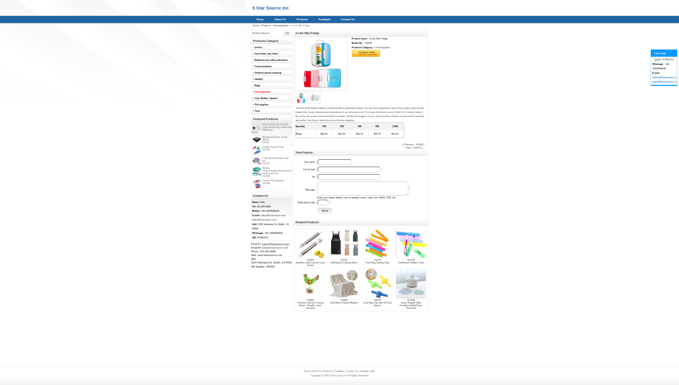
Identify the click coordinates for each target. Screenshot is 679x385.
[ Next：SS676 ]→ (414, 147)
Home (260, 19)
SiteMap (364, 371)
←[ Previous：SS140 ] (412, 144)
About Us (280, 19)
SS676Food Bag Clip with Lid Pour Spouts (377, 303)
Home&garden (281, 25)
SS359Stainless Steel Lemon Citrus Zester (310, 263)
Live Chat (660, 53)
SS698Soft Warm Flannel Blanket (344, 301)
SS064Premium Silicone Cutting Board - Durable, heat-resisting (310, 304)
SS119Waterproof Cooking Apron (344, 261)
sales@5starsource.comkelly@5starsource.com (664, 79)
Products (302, 19)
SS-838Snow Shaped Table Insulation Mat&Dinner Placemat (411, 304)
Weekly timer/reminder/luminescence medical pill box (277, 172)
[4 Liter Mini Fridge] (321, 63)
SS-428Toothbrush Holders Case (411, 261)
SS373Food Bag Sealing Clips (377, 261)
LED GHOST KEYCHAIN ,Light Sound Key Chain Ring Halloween (271, 128)
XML (372, 371)
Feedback (324, 19)
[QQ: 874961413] (664, 59)
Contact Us (348, 19)
